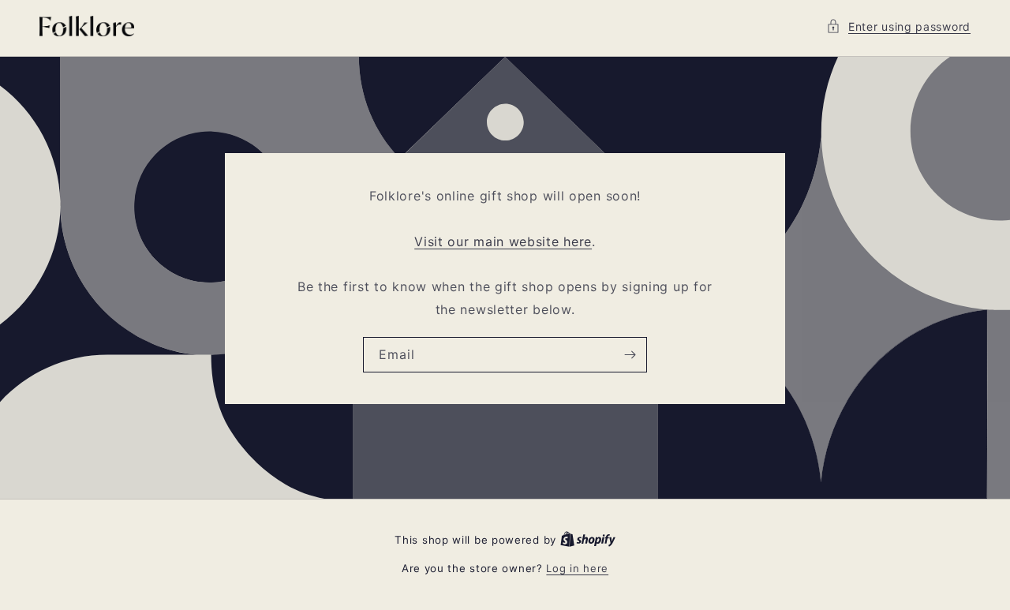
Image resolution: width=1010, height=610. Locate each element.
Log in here (577, 568)
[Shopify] (587, 539)
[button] (898, 26)
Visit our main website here (503, 241)
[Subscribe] (629, 354)
